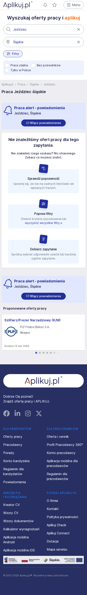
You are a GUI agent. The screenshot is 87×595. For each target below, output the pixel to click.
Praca (21, 84)
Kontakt (53, 509)
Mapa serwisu (57, 549)
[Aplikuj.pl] (43, 381)
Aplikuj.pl (7, 84)
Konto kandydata (16, 461)
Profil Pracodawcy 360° (65, 445)
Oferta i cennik (58, 437)
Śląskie (34, 84)
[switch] (43, 122)
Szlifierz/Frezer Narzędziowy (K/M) (32, 320)
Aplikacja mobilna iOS (19, 550)
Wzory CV (10, 513)
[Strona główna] (17, 5)
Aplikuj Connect (58, 533)
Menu (76, 5)
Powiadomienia (14, 482)
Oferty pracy (12, 437)
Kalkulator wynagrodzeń (21, 529)
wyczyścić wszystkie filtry (42, 223)
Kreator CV (11, 505)
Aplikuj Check (56, 525)
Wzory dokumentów (18, 521)
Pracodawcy (12, 445)
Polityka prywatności (62, 517)
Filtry (15, 53)
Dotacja (52, 541)
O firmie (52, 501)
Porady (8, 453)
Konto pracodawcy (61, 453)
